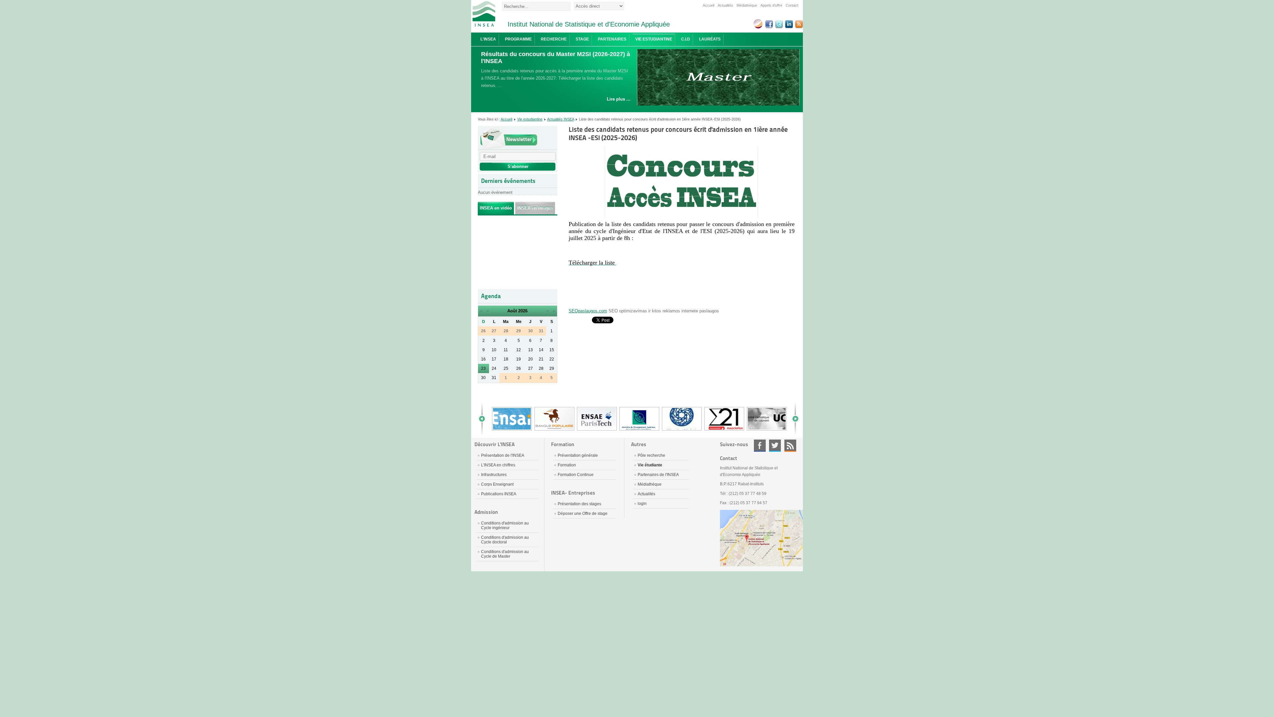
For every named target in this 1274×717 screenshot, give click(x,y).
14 (541, 350)
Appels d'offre (771, 5)
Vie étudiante (650, 465)
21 (541, 359)
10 (494, 350)
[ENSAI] (511, 430)
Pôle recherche (651, 455)
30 (483, 377)
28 (541, 368)
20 (530, 359)
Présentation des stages (579, 504)
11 (506, 350)
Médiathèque (747, 5)
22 (551, 359)
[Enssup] (639, 430)
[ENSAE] (596, 430)
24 (494, 368)
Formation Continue (576, 474)
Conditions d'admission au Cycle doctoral (505, 539)
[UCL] (766, 430)
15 (551, 350)
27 (530, 368)
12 (518, 350)
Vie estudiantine (529, 119)
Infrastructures (494, 474)
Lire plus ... (618, 99)
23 (483, 368)
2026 (523, 310)
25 (506, 368)
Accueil (708, 5)
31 (494, 377)
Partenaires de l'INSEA (658, 474)
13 (530, 350)
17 (494, 359)
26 (518, 368)
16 (483, 359)
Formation (567, 465)
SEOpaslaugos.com (588, 310)
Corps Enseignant (497, 484)
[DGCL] (681, 430)
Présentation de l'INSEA (502, 455)
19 (518, 359)
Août (512, 310)
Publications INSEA (498, 494)
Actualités (725, 5)
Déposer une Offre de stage (582, 513)
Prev (484, 419)
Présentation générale (578, 455)
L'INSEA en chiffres (498, 465)
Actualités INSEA (560, 119)
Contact (792, 5)
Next (793, 419)
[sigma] (724, 430)
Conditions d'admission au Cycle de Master (505, 554)
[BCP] (554, 430)
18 (506, 359)
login (642, 503)
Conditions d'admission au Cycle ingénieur (505, 525)
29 (551, 368)
